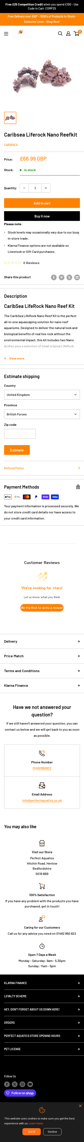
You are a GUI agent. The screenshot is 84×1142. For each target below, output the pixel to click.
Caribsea (11, 145)
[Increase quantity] (46, 188)
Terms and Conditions (22, 670)
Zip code (10, 424)
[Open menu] (6, 33)
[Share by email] (77, 277)
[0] (76, 33)
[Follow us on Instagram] (22, 1084)
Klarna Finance (16, 685)
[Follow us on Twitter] (15, 1084)
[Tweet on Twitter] (69, 277)
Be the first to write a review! (42, 608)
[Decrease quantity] (24, 188)
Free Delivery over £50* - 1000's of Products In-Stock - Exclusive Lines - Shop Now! (42, 19)
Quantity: (10, 188)
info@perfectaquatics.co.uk (42, 800)
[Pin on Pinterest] (61, 277)
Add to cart (42, 203)
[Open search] (60, 33)
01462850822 (42, 768)
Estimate (17, 450)
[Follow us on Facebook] (7, 1084)
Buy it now (42, 216)
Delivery (10, 641)
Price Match (14, 656)
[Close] (80, 1106)
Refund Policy (14, 468)
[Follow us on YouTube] (30, 1084)
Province (10, 405)
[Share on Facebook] (54, 277)
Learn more (36, 1123)
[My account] (68, 33)
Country (10, 385)
